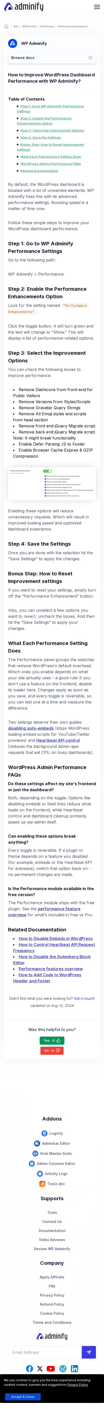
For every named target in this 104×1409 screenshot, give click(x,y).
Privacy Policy (52, 1295)
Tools (52, 1212)
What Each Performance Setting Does (50, 157)
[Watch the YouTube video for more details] (51, 1369)
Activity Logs (56, 1173)
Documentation (52, 1230)
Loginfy (56, 1133)
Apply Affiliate (52, 1277)
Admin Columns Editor (56, 1163)
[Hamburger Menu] (97, 7)
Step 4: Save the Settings (40, 137)
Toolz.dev (56, 1184)
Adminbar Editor (56, 1143)
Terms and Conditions (52, 1322)
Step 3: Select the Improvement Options (52, 130)
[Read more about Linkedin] (74, 1368)
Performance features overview (51, 968)
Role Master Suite (56, 1153)
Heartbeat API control (58, 740)
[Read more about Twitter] (40, 1368)
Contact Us (52, 1221)
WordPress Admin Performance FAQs (50, 164)
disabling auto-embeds (31, 728)
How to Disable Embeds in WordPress (56, 938)
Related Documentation (39, 171)
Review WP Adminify (52, 1249)
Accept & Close (22, 1397)
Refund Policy (52, 1304)
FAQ (52, 1286)
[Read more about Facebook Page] (29, 1368)
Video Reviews (52, 1240)
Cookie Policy (52, 1313)
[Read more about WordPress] (63, 1369)
